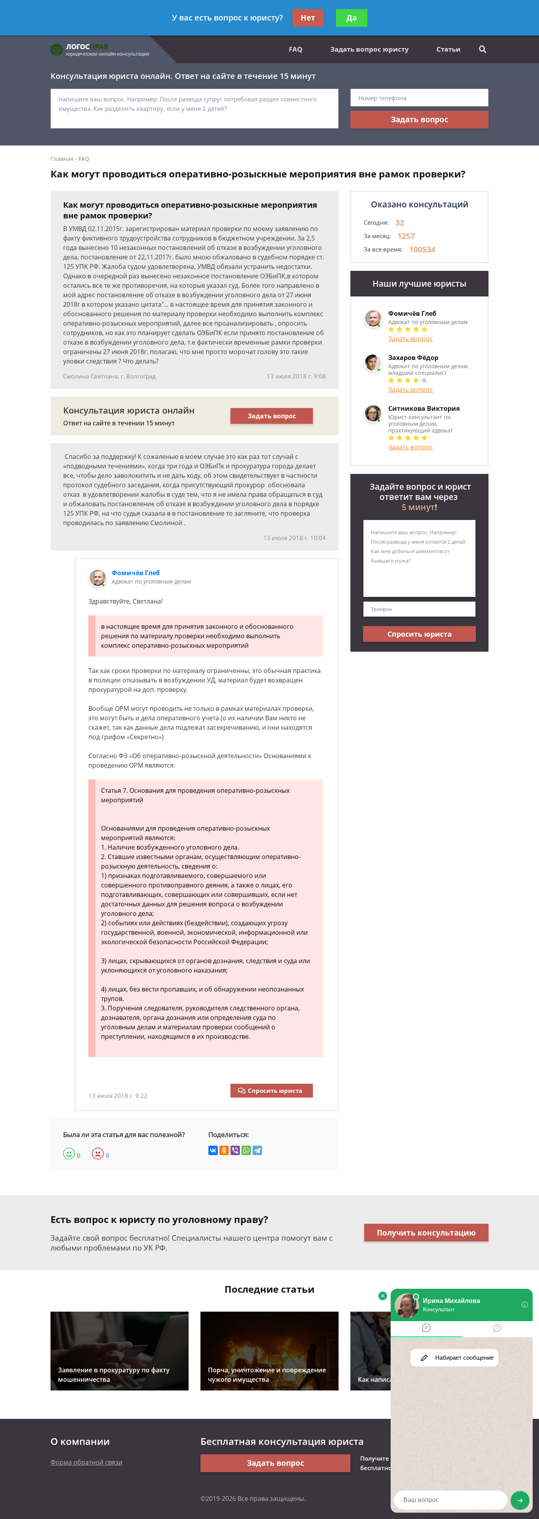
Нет (308, 18)
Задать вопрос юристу (369, 49)
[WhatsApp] (246, 1150)
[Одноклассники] (224, 1150)
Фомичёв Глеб (136, 572)
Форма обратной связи (86, 1462)
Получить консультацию (426, 1233)
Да (351, 18)
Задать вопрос (419, 119)
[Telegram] (257, 1150)
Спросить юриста (275, 1090)
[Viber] (235, 1150)
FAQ (296, 49)
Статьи (448, 49)
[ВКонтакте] (213, 1150)
